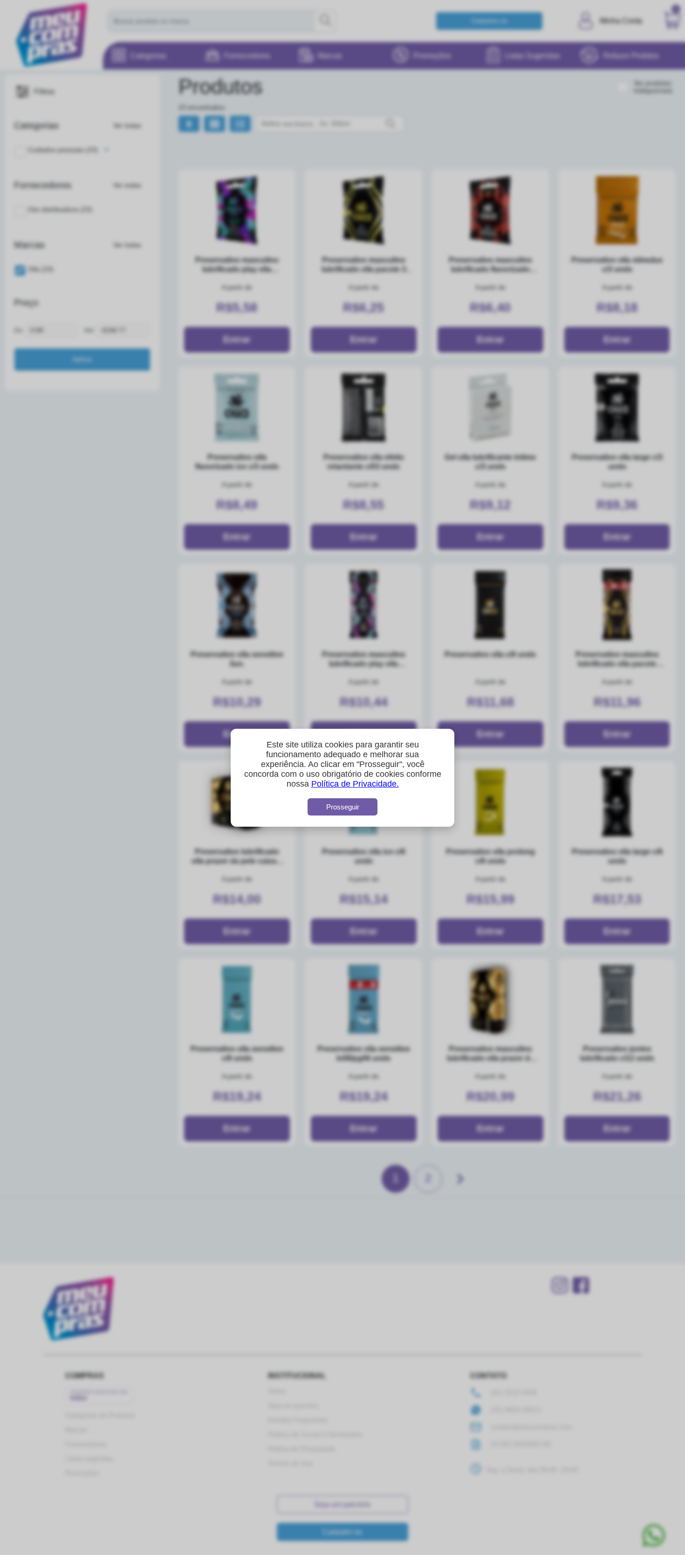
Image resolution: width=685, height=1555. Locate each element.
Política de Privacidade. (355, 783)
